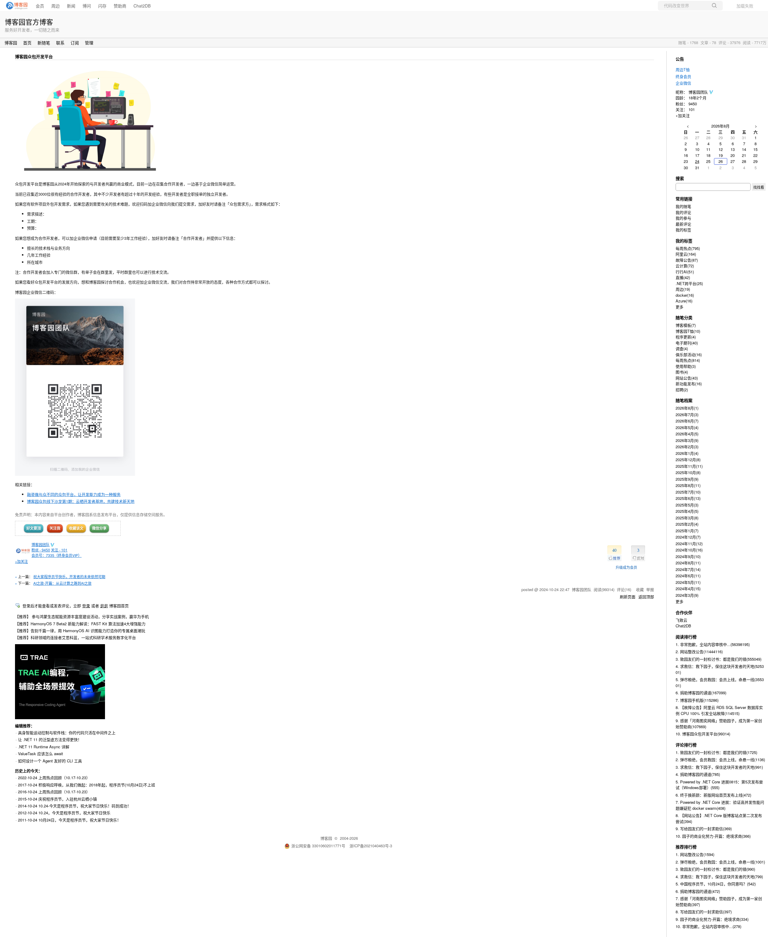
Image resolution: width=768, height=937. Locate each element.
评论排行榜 (686, 745)
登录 (86, 605)
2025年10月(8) (688, 472)
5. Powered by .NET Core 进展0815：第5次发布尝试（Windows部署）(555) (719, 785)
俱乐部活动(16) (689, 354)
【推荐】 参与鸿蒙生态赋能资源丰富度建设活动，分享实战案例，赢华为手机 (82, 616)
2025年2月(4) (687, 524)
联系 (60, 43)
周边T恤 (683, 69)
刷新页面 (627, 596)
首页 (27, 43)
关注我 (55, 528)
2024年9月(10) (688, 556)
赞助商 (120, 6)
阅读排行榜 (686, 637)
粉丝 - (41, 549)
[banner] (15, 6)
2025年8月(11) (688, 485)
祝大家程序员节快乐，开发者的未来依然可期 (69, 576)
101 (691, 109)
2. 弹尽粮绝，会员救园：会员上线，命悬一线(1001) (720, 862)
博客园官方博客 (29, 21)
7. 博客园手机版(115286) (697, 700)
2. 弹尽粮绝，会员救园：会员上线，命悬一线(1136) (720, 759)
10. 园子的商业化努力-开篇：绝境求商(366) (713, 836)
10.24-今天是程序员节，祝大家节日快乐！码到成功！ (84, 806)
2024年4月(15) (688, 588)
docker (685, 295)
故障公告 (687, 260)
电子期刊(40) (687, 343)
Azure (684, 301)
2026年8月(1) (687, 408)
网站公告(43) (687, 378)
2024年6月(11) (688, 575)
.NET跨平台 (689, 283)
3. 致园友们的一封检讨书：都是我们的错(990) (715, 869)
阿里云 (686, 254)
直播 (683, 277)
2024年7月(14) (688, 569)
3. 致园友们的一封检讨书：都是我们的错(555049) (718, 659)
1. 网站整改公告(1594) (695, 854)
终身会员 (683, 76)
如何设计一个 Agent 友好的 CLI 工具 (50, 761)
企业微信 (683, 83)
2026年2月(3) (687, 446)
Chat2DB (142, 6)
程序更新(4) (686, 337)
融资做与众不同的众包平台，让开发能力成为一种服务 (74, 494)
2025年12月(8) (688, 459)
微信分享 (99, 528)
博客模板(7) (686, 325)
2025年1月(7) (687, 530)
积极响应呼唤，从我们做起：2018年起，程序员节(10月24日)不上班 (96, 785)
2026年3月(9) (687, 440)
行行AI (685, 272)
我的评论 (683, 212)
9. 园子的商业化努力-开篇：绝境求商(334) (712, 919)
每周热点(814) (688, 360)
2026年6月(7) (687, 421)
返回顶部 (646, 596)
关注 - (59, 549)
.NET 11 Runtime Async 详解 (43, 746)
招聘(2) (682, 389)
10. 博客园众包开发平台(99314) (703, 734)
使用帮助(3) (686, 366)
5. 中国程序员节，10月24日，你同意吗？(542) (716, 884)
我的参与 (683, 218)
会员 (40, 6)
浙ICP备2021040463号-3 (371, 845)
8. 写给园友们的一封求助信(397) (704, 911)
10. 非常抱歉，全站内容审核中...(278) (708, 926)
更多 (679, 307)
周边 (55, 6)
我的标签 (683, 230)
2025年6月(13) (688, 498)
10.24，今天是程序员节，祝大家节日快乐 (74, 812)
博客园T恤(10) (688, 331)
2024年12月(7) (688, 537)
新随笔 (44, 43)
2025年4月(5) (687, 511)
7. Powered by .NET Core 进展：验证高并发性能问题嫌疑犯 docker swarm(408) (720, 805)
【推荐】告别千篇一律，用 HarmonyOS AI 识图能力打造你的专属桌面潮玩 (80, 630)
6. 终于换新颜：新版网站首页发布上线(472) (713, 795)
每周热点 (688, 248)
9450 (692, 104)
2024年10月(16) (689, 550)
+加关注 (21, 561)
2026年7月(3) (687, 414)
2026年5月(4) (687, 427)
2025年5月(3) (687, 505)
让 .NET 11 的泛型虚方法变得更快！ (50, 739)
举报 (650, 589)
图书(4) (682, 372)
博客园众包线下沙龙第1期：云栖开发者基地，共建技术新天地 (80, 501)
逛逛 (104, 605)
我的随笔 (683, 206)
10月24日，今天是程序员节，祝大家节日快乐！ (79, 820)
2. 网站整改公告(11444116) (699, 651)
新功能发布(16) (689, 383)
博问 (86, 6)
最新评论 (683, 224)
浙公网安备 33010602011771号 (318, 845)
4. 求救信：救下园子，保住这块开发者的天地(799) (719, 876)
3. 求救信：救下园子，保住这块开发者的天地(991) (719, 767)
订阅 (74, 43)
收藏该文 (76, 528)
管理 (89, 43)
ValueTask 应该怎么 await (40, 753)
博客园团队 (41, 544)
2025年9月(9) (687, 479)
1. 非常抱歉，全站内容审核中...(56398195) (713, 644)
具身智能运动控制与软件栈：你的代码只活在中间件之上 (67, 732)
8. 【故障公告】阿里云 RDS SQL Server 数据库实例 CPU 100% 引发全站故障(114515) (719, 710)
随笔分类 (684, 317)
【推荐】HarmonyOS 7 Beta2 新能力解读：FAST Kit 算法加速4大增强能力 (80, 623)
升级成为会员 (626, 567)
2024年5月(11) (688, 582)
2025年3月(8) (687, 518)
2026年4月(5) (687, 434)
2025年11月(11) (689, 466)
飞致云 (681, 620)
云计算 (685, 266)
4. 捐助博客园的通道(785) (698, 774)
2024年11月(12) (689, 543)
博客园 (10, 43)
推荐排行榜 (686, 847)
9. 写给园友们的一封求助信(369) (704, 828)
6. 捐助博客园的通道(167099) (701, 692)
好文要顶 (33, 528)
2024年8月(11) (688, 563)
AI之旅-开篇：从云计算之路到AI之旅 (62, 583)
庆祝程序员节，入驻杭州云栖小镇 (67, 799)
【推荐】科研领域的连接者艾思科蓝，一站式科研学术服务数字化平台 (75, 637)
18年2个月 (697, 98)
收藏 (640, 589)
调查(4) (682, 348)
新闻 (71, 6)
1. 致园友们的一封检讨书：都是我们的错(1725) (716, 752)
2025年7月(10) (688, 492)
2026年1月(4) (687, 453)
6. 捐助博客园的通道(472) (698, 891)
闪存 (102, 6)
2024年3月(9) (687, 595)
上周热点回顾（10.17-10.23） (64, 777)
